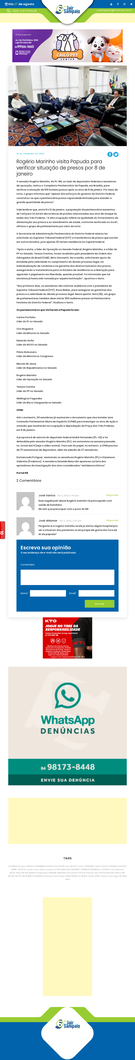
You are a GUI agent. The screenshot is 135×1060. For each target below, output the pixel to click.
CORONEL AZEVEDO (117, 866)
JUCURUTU (105, 869)
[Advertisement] (67, 821)
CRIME (14, 869)
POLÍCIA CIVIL (92, 872)
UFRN (96, 876)
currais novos (32, 869)
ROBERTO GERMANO (35, 876)
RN (23, 876)
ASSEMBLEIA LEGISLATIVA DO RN (49, 866)
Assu (67, 866)
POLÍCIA (81, 872)
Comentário (28, 564)
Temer (91, 876)
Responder (112, 495)
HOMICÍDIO (65, 869)
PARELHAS (61, 872)
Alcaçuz (22, 866)
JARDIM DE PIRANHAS (90, 869)
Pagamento (42, 872)
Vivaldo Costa (106, 876)
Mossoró (120, 869)
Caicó (80, 866)
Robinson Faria (51, 876)
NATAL (12, 872)
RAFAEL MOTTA (15, 876)
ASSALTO (30, 866)
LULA (113, 869)
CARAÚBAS (89, 866)
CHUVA (104, 866)
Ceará (98, 866)
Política (117, 872)
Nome (24, 593)
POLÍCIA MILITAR (106, 872)
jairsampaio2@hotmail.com (113, 10)
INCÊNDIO (75, 869)
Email (72, 593)
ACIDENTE (13, 866)
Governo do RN (52, 869)
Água (116, 876)
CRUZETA (21, 869)
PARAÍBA (52, 872)
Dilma (42, 869)
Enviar (99, 604)
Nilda (18, 872)
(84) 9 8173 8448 (25, 11)
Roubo (62, 876)
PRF (123, 872)
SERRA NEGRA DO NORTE (76, 876)
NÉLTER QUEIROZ (29, 872)
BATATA (73, 866)
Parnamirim (72, 872)
